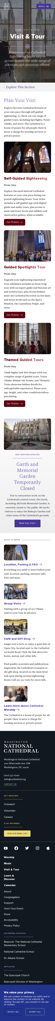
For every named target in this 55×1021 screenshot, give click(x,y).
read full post (27, 523)
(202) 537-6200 (11, 775)
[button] (43, 6)
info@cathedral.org (15, 779)
